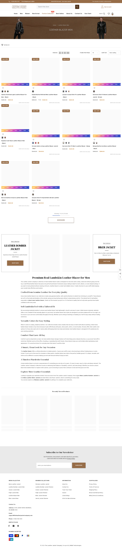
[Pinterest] (18, 526)
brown (94, 91)
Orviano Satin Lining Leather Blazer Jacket (45, 147)
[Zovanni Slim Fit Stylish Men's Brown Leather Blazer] (46, 175)
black (2, 91)
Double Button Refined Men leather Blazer (45, 96)
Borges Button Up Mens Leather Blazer (104, 147)
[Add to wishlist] (3, 88)
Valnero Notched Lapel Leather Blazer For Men (14, 96)
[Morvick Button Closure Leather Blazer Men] (15, 175)
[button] (60, 53)
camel (5, 91)
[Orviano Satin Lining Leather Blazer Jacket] (46, 123)
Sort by (104, 53)
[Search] (57, 7)
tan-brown (69, 91)
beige (63, 143)
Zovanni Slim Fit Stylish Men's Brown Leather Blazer (45, 199)
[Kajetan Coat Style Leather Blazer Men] (15, 118)
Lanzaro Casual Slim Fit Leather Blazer (74, 96)
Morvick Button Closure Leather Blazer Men (14, 199)
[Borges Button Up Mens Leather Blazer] (107, 123)
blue (66, 91)
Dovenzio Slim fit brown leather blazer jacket (105, 96)
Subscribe (78, 465)
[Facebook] (9, 526)
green (8, 91)
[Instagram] (13, 526)
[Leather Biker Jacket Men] (76, 253)
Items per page (85, 53)
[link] (12, 427)
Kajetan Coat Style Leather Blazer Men (13, 142)
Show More (61, 220)
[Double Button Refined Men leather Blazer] (46, 72)
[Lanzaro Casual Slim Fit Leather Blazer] (76, 72)
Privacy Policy (71, 458)
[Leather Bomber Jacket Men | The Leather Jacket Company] (46, 253)
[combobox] (55, 7)
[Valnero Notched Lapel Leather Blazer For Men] (15, 72)
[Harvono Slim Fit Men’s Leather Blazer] (76, 123)
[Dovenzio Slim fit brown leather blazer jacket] (107, 72)
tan (38, 143)
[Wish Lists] (109, 13)
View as (55, 53)
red (36, 143)
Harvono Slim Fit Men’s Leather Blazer (76, 146)
